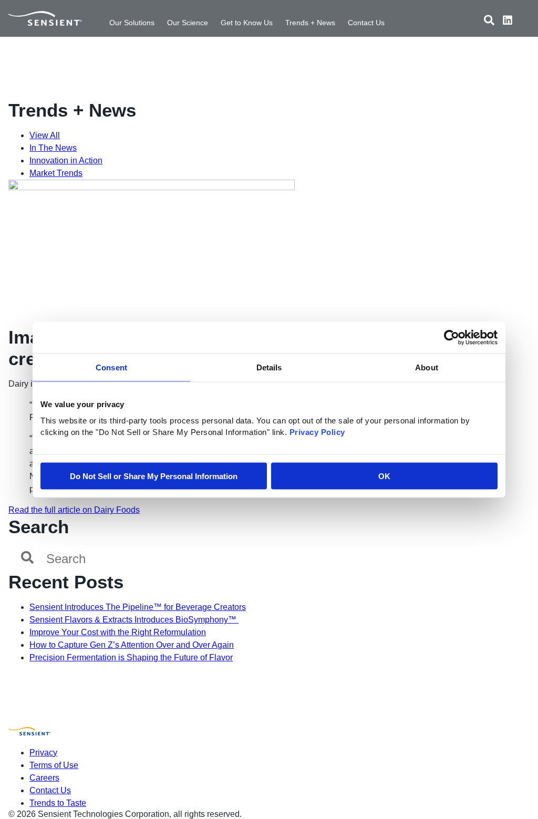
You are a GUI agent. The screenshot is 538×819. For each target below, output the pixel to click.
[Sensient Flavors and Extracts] (45, 18)
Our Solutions (131, 22)
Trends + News (310, 22)
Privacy (43, 752)
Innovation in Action (65, 160)
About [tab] (426, 366)
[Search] (489, 21)
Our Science (187, 22)
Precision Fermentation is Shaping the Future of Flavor (131, 657)
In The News (53, 147)
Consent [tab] (111, 366)
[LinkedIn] (507, 21)
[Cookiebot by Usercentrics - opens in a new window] (452, 337)
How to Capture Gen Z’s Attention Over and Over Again (131, 644)
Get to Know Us (247, 22)
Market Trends (55, 173)
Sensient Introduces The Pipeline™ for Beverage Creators (137, 607)
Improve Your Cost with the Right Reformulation (117, 632)
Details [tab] (269, 366)
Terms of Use (53, 765)
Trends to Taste (57, 803)
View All (44, 135)
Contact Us (366, 22)
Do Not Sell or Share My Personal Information (153, 475)
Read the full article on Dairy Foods (74, 509)
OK (384, 475)
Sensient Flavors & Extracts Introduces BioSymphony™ (134, 619)
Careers (44, 777)
